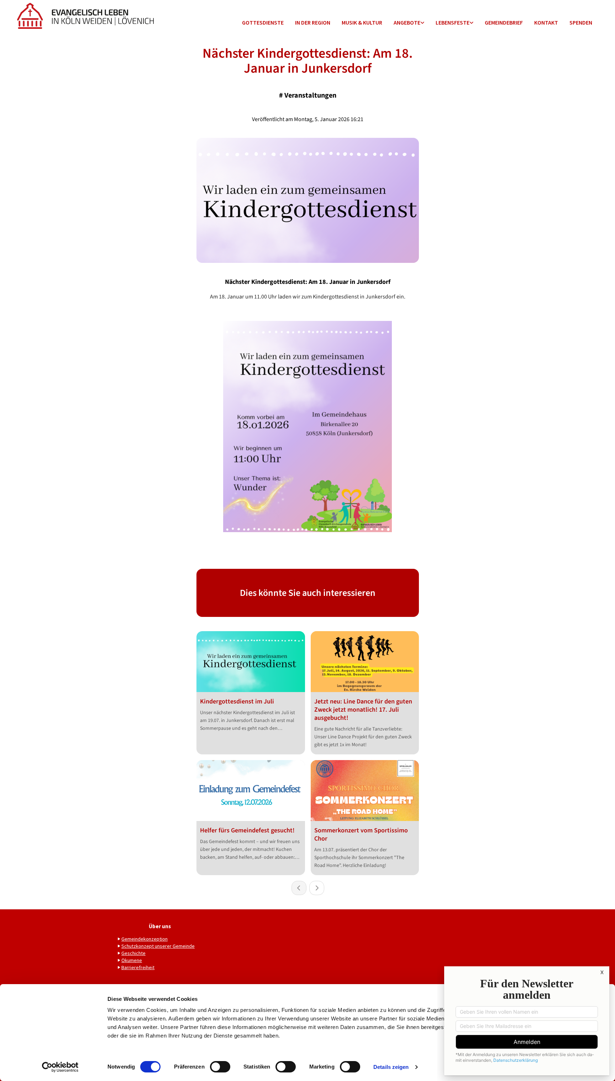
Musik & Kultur (362, 22)
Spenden (580, 22)
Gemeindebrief (504, 22)
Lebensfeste (452, 22)
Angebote (407, 22)
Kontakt (546, 22)
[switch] (220, 1066)
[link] (409, 23)
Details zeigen (391, 1067)
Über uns (160, 926)
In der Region (312, 22)
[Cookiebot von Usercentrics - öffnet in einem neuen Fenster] (60, 1067)
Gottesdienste (263, 22)
